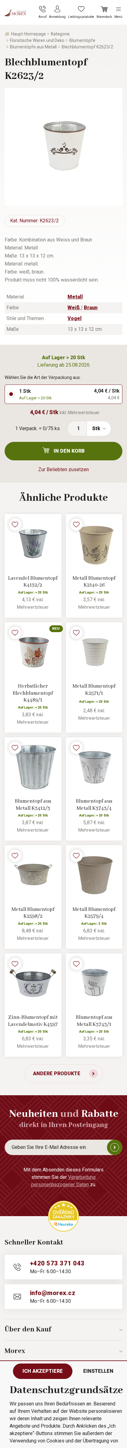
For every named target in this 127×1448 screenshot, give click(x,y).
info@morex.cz (52, 1293)
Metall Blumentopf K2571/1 (94, 690)
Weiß (74, 308)
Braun (90, 308)
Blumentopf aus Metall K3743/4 (94, 805)
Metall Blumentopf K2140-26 (94, 582)
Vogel (75, 318)
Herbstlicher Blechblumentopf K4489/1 (33, 693)
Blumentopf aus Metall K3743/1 (94, 1021)
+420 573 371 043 (57, 1263)
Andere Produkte (56, 1073)
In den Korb (69, 451)
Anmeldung (114, 1147)
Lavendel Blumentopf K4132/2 (33, 582)
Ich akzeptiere (43, 1371)
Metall (75, 297)
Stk (96, 428)
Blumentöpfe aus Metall (33, 46)
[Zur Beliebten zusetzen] (15, 524)
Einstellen (98, 1371)
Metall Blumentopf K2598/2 (33, 913)
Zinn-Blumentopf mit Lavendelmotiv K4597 (33, 1021)
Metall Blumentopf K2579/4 (94, 913)
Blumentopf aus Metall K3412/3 (33, 805)
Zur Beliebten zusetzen (63, 469)
